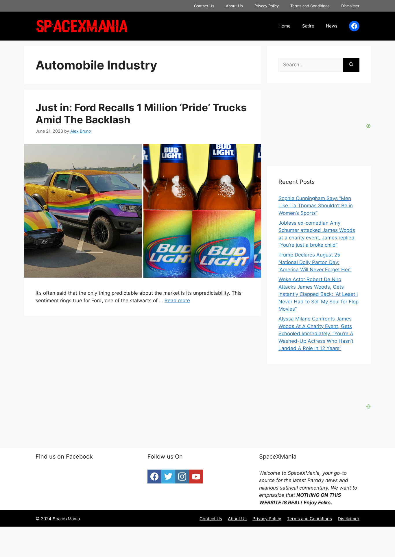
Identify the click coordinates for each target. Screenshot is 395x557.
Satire (308, 26)
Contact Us (204, 5)
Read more (177, 300)
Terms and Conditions (310, 5)
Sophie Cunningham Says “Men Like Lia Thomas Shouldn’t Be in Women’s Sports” (315, 205)
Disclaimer (350, 5)
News (331, 26)
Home (284, 26)
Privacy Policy (266, 5)
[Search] (351, 65)
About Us (234, 5)
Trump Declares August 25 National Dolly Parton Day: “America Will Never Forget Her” (314, 262)
